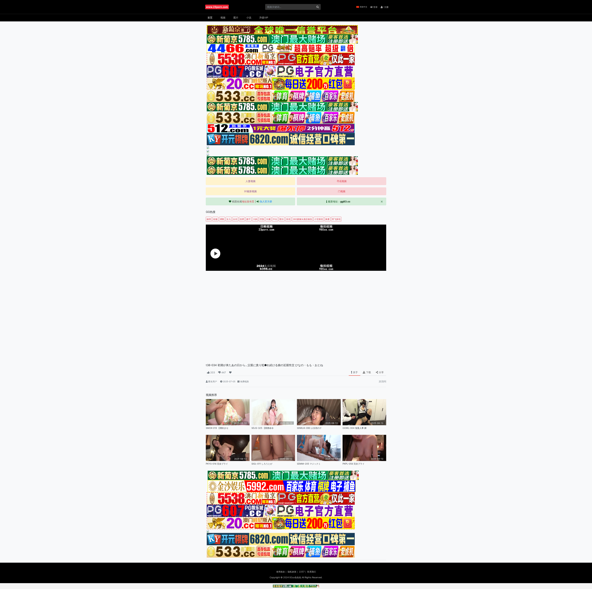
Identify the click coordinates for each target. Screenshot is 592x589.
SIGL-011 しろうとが (261, 463)
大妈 (255, 219)
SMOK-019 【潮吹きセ (217, 428)
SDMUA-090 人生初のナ (309, 428)
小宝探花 (318, 219)
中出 (275, 219)
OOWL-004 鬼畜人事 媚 (354, 428)
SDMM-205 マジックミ (309, 463)
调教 (222, 219)
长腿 (268, 219)
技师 (242, 219)
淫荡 (262, 219)
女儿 (228, 219)
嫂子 (248, 219)
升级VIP (263, 17)
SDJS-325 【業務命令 (262, 428)
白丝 (235, 219)
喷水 (282, 219)
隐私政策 (292, 571)
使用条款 (280, 571)
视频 (222, 17)
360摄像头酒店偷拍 (302, 219)
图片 (235, 17)
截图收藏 (243, 201)
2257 (301, 571)
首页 (210, 17)
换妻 (327, 219)
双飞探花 (336, 219)
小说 (248, 17)
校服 (215, 219)
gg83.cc (345, 201)
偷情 (209, 219)
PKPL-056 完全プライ (353, 463)
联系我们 (311, 571)
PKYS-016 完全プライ (217, 463)
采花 (288, 219)
